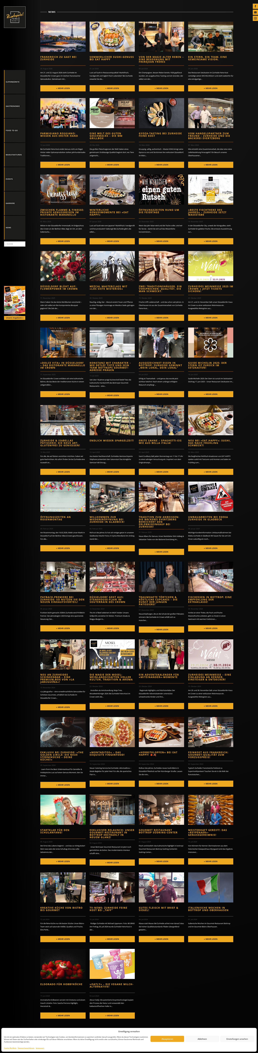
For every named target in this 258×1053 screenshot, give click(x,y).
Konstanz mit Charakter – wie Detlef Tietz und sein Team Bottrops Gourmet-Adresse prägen (110, 366)
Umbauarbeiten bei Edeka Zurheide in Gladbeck (208, 518)
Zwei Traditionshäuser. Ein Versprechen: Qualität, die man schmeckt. (160, 289)
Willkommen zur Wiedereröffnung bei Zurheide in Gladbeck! (107, 519)
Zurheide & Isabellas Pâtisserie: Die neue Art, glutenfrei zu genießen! (60, 443)
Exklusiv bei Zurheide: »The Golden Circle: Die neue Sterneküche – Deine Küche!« (62, 756)
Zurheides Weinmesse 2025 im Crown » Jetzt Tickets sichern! (210, 289)
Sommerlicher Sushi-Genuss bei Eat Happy (112, 58)
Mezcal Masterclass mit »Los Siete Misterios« (108, 287)
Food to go (12, 130)
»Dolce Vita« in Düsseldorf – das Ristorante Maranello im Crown (62, 365)
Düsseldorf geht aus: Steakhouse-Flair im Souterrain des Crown (108, 599)
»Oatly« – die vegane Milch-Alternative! (112, 985)
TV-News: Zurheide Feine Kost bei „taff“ (108, 909)
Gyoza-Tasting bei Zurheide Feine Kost (160, 134)
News (8, 227)
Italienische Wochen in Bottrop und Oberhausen (208, 909)
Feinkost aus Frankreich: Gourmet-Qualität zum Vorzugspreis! (208, 755)
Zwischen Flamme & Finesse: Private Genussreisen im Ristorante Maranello (62, 212)
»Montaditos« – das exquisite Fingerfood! (107, 753)
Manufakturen (14, 154)
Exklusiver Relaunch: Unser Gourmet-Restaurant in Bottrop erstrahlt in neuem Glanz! (112, 833)
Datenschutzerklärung (26, 1048)
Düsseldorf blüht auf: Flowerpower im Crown (59, 287)
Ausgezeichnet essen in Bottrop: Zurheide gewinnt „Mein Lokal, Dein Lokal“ (160, 365)
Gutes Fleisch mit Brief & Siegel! (158, 909)
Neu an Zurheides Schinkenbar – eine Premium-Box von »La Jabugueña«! (57, 678)
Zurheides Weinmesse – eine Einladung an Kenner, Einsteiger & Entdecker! (209, 677)
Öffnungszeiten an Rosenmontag (55, 518)
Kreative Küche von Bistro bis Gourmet (61, 909)
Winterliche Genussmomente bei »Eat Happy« (109, 212)
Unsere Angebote (15, 318)
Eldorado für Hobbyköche (61, 984)
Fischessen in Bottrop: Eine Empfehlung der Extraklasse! (210, 599)
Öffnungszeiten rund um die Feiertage (159, 211)
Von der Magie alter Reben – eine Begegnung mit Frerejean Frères (161, 59)
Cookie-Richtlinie (10, 1048)
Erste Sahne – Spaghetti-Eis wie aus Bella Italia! (160, 442)
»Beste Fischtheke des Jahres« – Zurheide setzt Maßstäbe (207, 212)
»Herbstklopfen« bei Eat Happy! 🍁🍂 (158, 753)
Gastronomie (13, 106)
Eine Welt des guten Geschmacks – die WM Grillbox (106, 136)
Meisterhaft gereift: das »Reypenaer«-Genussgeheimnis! (207, 832)
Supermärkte (12, 82)
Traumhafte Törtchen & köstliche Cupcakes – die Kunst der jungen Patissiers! (158, 600)
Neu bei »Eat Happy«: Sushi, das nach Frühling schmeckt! (209, 443)
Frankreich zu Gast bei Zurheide (58, 58)
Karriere (10, 203)
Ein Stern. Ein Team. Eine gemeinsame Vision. (207, 58)
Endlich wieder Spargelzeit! (112, 440)
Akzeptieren (167, 1039)
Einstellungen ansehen (237, 1039)
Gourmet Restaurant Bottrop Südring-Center (158, 831)
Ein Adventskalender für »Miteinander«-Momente (159, 676)
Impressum (40, 1048)
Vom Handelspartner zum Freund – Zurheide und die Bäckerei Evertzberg (209, 136)
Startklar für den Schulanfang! (55, 831)
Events (9, 179)
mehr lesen (64, 88)
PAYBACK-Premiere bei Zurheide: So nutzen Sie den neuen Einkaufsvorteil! (62, 599)
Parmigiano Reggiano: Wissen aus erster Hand (59, 134)
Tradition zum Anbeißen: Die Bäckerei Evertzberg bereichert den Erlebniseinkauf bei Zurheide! (159, 521)
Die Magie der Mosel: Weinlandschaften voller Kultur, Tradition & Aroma (111, 677)
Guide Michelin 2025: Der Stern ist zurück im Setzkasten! (207, 365)
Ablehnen (202, 1039)
